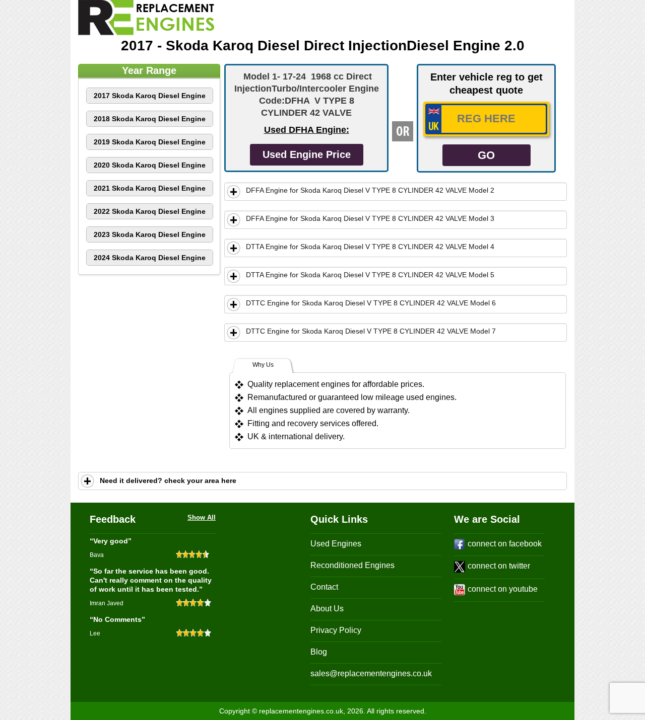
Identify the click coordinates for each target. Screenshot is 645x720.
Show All (201, 517)
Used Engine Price (307, 154)
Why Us (263, 364)
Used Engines (335, 543)
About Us (327, 608)
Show (234, 191)
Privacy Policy (335, 630)
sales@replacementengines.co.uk (371, 673)
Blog (318, 652)
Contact (324, 587)
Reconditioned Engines (352, 565)
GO (486, 155)
